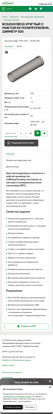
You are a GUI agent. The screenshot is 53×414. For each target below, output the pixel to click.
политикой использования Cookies (17, 396)
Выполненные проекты (12, 373)
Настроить (30, 407)
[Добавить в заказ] (37, 133)
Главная (5, 17)
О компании (7, 378)
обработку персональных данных (16, 360)
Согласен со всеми (13, 407)
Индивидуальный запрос (23, 143)
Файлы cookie (8, 365)
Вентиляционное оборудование (32, 17)
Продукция (14, 17)
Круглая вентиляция (11, 20)
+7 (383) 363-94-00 (45, 4)
